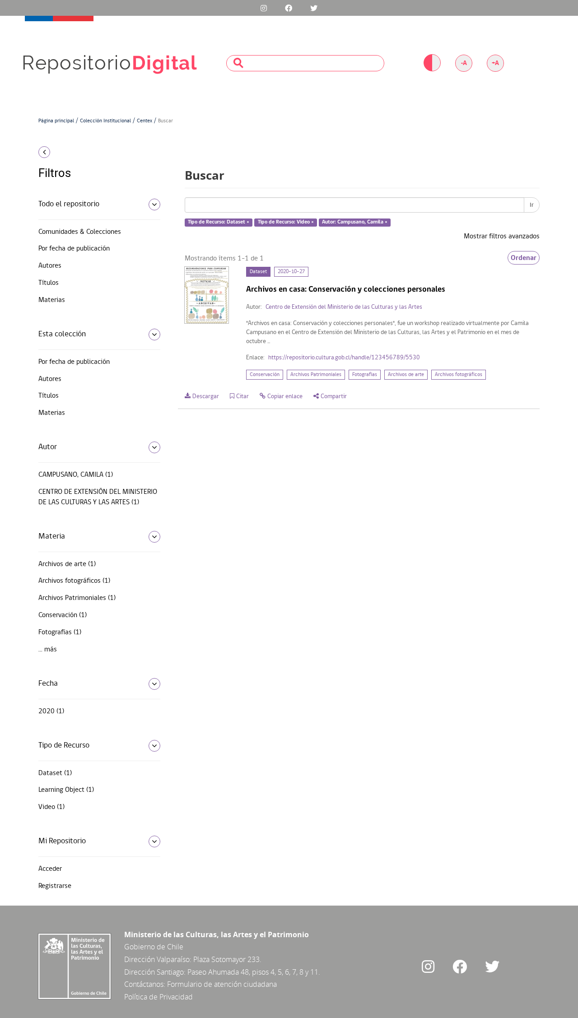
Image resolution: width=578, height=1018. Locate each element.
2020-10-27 (291, 271)
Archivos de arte (406, 374)
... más (47, 649)
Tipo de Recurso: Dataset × (218, 222)
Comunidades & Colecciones (79, 232)
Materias (51, 300)
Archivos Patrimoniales (315, 374)
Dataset (258, 271)
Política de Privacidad (158, 997)
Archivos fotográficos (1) (74, 581)
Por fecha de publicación (74, 248)
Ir (532, 204)
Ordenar (523, 258)
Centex (144, 121)
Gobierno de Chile (153, 947)
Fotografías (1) (59, 632)
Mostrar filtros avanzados (502, 236)
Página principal (56, 121)
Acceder (50, 869)
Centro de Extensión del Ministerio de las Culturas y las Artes (344, 307)
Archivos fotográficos (458, 374)
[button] (96, 152)
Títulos (48, 283)
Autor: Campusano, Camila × (354, 222)
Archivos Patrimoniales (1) (77, 598)
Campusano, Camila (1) (75, 475)
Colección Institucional (105, 121)
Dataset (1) (55, 773)
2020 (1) (51, 711)
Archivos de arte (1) (67, 564)
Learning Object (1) (66, 790)
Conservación (265, 374)
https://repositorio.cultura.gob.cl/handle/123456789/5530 (344, 357)
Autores (49, 266)
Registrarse (54, 886)
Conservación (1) (62, 615)
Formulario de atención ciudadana (222, 984)
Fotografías (364, 374)
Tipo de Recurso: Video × (286, 222)
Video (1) (51, 807)
